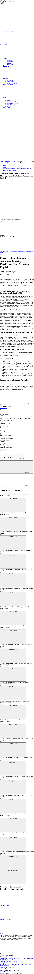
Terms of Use (11, 971)
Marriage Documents (9, 161)
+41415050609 (20, 961)
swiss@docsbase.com (5, 963)
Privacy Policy (4, 971)
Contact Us (3, 487)
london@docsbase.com (14, 960)
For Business (13, 31)
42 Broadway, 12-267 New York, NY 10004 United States (15, 964)
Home (1, 161)
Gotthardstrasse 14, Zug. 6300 (8, 961)
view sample (3, 408)
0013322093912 (4, 965)
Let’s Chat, (3, 967)
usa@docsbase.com (14, 965)
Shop (4, 167)
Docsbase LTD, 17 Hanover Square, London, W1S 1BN (15, 958)
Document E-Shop (5, 31)
